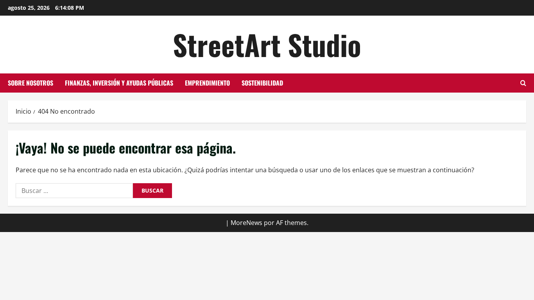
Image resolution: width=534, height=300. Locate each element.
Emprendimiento (207, 83)
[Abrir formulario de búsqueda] (523, 83)
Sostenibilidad (262, 83)
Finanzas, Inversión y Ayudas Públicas (119, 83)
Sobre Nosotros (30, 83)
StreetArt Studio (267, 44)
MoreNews (246, 222)
